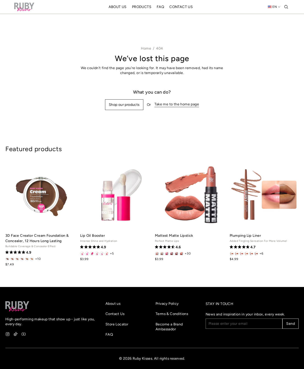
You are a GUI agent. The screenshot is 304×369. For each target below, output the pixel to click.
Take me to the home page (176, 104)
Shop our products (124, 104)
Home (146, 48)
